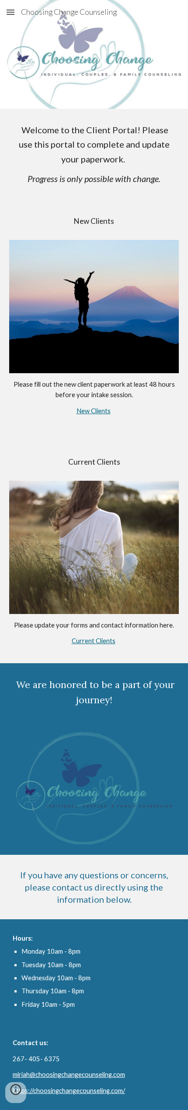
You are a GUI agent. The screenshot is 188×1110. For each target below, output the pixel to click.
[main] (94, 154)
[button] (10, 12)
